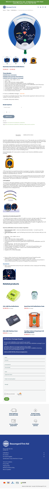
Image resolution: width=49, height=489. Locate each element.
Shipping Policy (6, 465)
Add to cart (9, 116)
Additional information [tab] (28, 135)
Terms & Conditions (7, 462)
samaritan (33, 124)
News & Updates (7, 469)
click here (22, 93)
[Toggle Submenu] (44, 453)
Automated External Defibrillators (13, 122)
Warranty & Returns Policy (9, 467)
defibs (25, 124)
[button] (45, 7)
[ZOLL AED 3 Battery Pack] (13, 320)
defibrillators (21, 124)
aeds (6, 124)
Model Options (7, 105)
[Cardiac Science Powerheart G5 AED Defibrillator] (34, 320)
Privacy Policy (6, 463)
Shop (8, 10)
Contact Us (5, 450)
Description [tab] (18, 135)
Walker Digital (28, 486)
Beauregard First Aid (42, 486)
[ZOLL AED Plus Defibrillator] (13, 295)
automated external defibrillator (13, 124)
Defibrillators (14, 10)
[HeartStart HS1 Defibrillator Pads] (34, 295)
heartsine (29, 124)
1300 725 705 (9, 449)
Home (4, 10)
